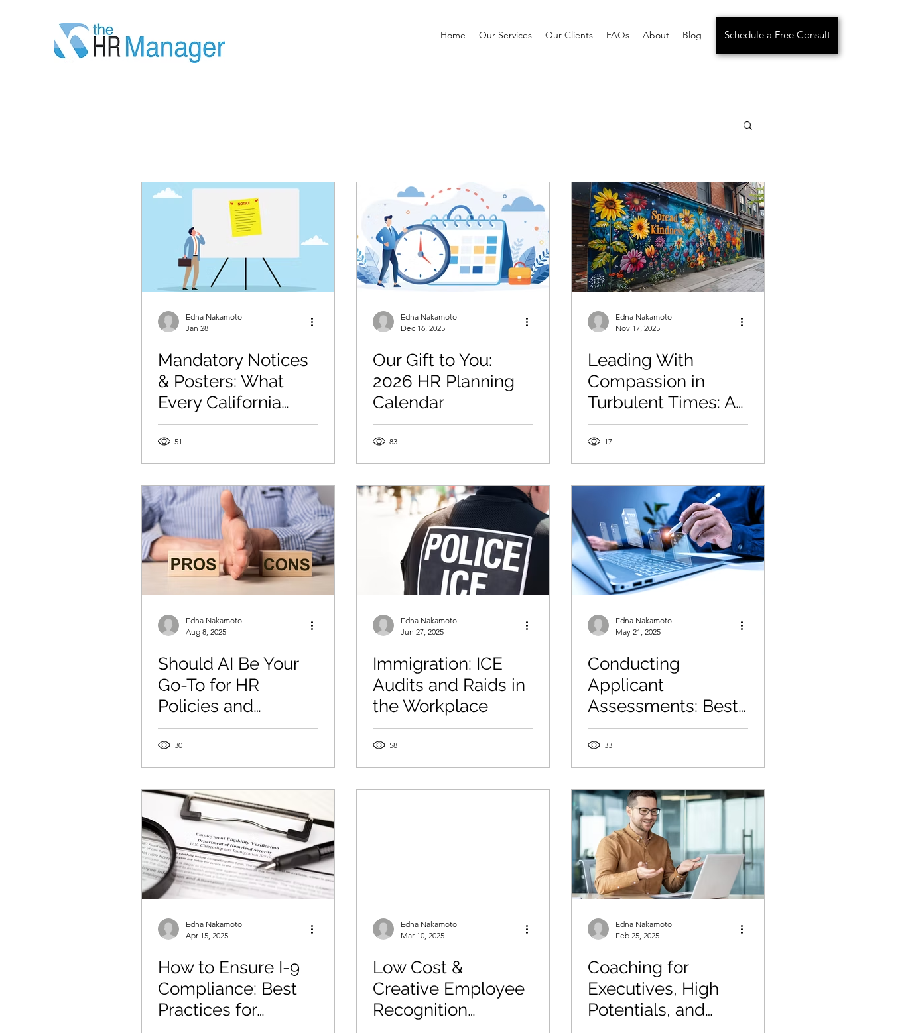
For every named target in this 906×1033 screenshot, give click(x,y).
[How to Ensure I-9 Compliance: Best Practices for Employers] (238, 844)
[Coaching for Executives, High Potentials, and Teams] (668, 844)
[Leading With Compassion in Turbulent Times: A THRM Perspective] (668, 237)
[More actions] (316, 322)
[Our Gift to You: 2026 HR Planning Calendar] (453, 237)
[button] (748, 126)
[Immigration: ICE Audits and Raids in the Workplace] (453, 540)
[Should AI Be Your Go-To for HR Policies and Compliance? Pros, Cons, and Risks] (238, 540)
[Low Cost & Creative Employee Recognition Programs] (453, 844)
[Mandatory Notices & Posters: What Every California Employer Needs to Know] (238, 237)
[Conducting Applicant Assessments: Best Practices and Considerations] (668, 540)
